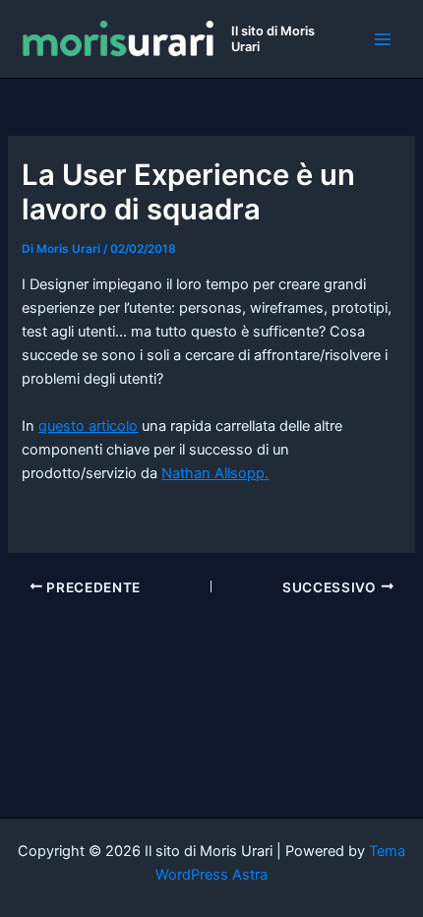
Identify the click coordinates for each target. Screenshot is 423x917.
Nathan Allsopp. (215, 473)
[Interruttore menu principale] (382, 39)
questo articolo (88, 426)
